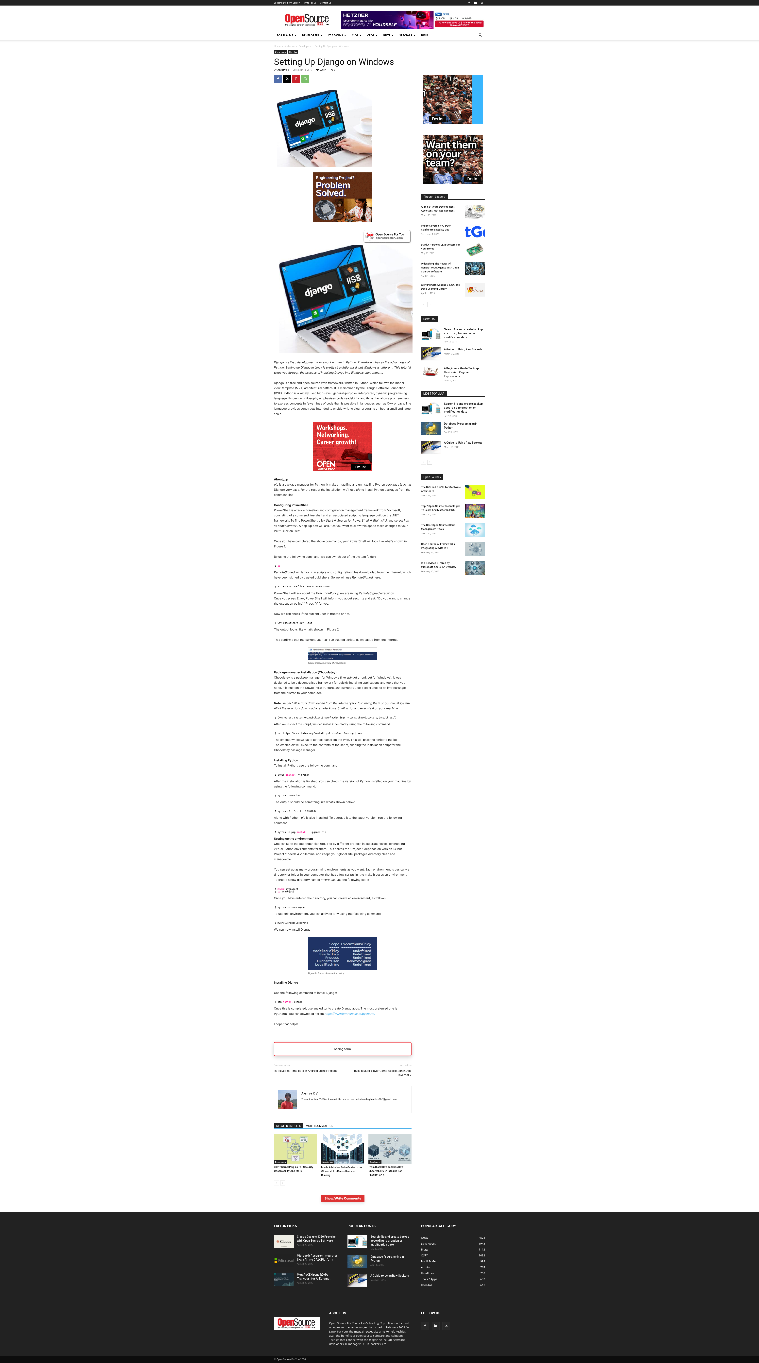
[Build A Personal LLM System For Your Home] (475, 249)
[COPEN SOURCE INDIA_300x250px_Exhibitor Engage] (453, 123)
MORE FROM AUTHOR (319, 1126)
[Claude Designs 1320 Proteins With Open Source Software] (284, 1241)
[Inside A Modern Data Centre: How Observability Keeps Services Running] (342, 1149)
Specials (405, 35)
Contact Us (325, 2)
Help (424, 35)
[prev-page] (276, 1183)
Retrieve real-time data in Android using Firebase (305, 1071)
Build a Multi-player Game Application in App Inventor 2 (383, 1073)
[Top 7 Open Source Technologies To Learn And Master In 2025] (475, 511)
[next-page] (282, 1183)
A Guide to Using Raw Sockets (463, 349)
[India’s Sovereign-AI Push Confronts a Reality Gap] (475, 230)
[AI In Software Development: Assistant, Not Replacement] (475, 211)
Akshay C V (283, 69)
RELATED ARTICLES (288, 1126)
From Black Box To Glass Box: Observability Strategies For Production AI (385, 1170)
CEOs (370, 35)
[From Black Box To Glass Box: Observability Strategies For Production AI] (390, 1149)
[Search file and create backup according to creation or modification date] (431, 334)
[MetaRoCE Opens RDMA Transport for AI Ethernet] (284, 1279)
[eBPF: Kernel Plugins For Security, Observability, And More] (295, 1149)
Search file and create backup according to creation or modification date (463, 333)
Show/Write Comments (343, 1198)
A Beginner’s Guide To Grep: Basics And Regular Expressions (462, 372)
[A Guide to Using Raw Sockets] (431, 353)
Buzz (386, 35)
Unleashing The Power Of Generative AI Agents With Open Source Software (440, 267)
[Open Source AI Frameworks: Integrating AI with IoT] (475, 549)
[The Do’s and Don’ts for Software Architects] (475, 492)
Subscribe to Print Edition (287, 2)
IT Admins (335, 35)
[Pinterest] (296, 79)
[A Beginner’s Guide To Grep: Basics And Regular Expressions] (431, 371)
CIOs (355, 35)
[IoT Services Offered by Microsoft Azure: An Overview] (475, 568)
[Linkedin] (476, 3)
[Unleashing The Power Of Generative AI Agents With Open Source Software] (475, 268)
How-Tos (293, 51)
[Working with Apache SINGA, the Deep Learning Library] (475, 290)
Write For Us (310, 2)
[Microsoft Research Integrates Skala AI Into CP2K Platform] (284, 1260)
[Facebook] (469, 3)
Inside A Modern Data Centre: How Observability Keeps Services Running (341, 1171)
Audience (289, 46)
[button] (480, 36)
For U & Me (285, 35)
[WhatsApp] (305, 79)
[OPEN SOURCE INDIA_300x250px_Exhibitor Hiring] (453, 183)
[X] (482, 3)
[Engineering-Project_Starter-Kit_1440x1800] (342, 221)
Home (277, 46)
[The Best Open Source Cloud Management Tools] (475, 530)
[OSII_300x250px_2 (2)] (342, 474)
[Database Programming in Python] (431, 428)
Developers (310, 35)
